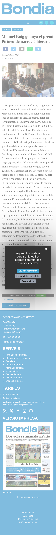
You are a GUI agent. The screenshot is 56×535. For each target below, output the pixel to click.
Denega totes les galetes (28, 276)
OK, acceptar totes (28, 271)
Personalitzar (28, 281)
